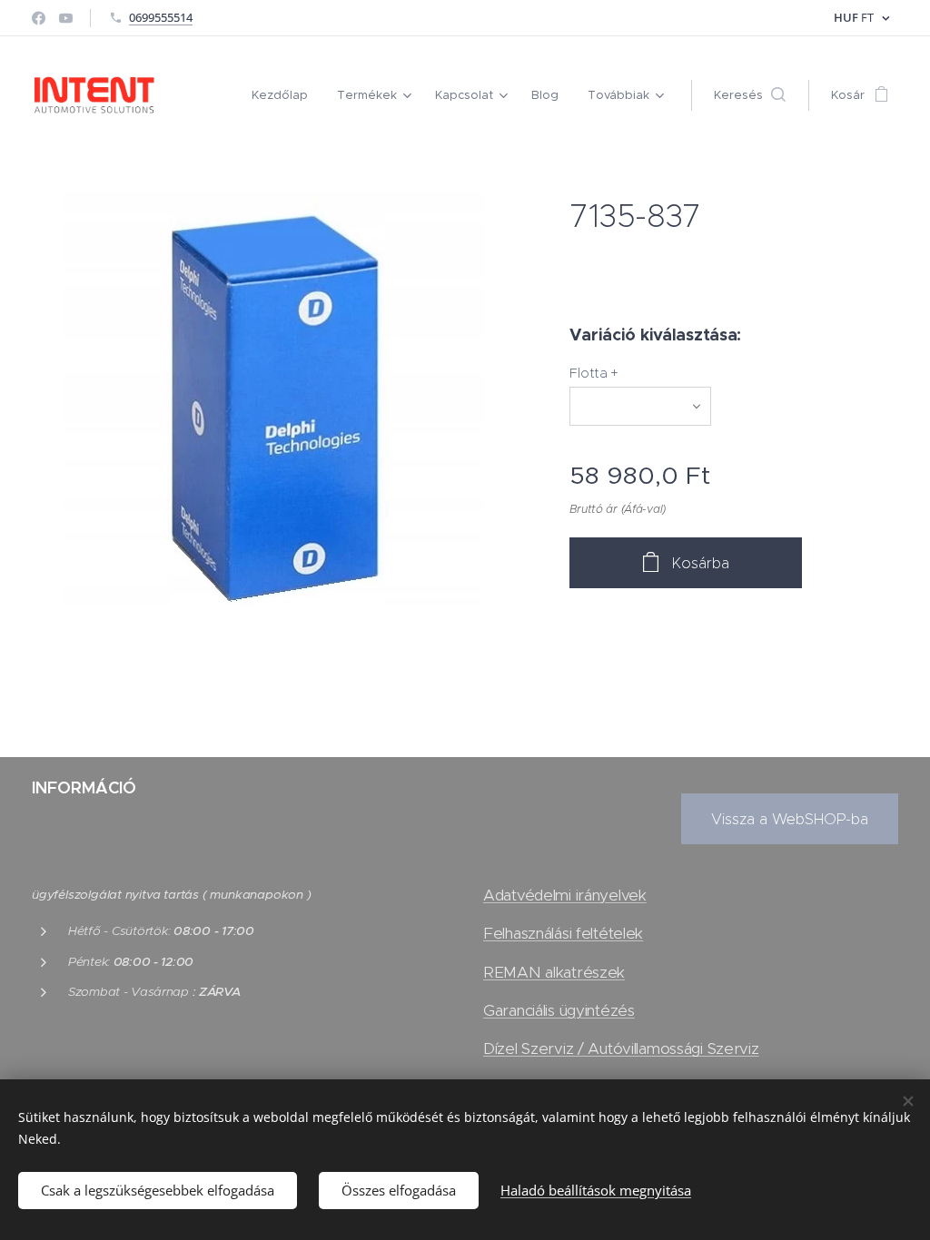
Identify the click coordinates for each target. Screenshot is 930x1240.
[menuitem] (284, 95)
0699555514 (161, 17)
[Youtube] (65, 18)
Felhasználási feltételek (563, 933)
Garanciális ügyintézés (559, 1010)
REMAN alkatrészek (554, 972)
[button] (749, 95)
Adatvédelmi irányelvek (565, 895)
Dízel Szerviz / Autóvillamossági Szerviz (621, 1048)
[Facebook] (38, 18)
